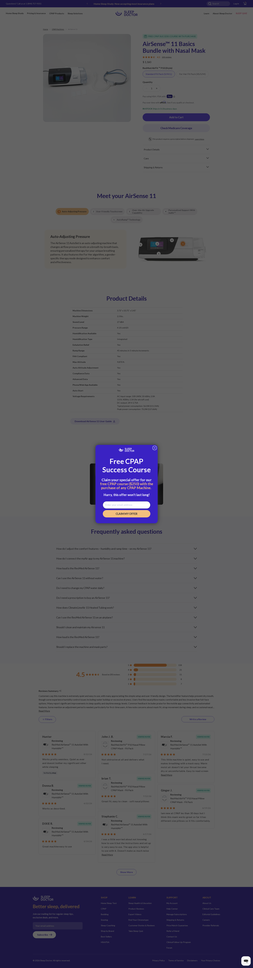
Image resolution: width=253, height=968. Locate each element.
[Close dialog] (155, 448)
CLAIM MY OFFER (126, 513)
